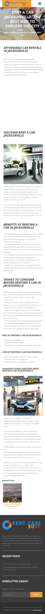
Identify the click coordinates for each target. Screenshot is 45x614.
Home (20, 30)
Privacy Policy (37, 610)
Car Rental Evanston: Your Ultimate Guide (17, 564)
